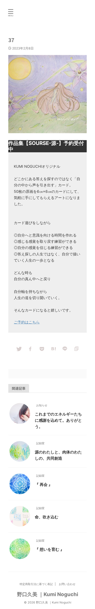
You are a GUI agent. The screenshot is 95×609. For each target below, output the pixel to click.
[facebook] (30, 348)
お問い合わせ (67, 584)
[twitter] (18, 348)
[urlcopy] (76, 348)
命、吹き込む (46, 517)
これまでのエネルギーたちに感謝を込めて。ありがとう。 (58, 420)
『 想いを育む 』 (49, 549)
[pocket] (41, 348)
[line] (64, 348)
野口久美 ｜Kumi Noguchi (47, 594)
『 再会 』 (43, 484)
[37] (53, 348)
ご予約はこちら (27, 322)
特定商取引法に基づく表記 (36, 584)
